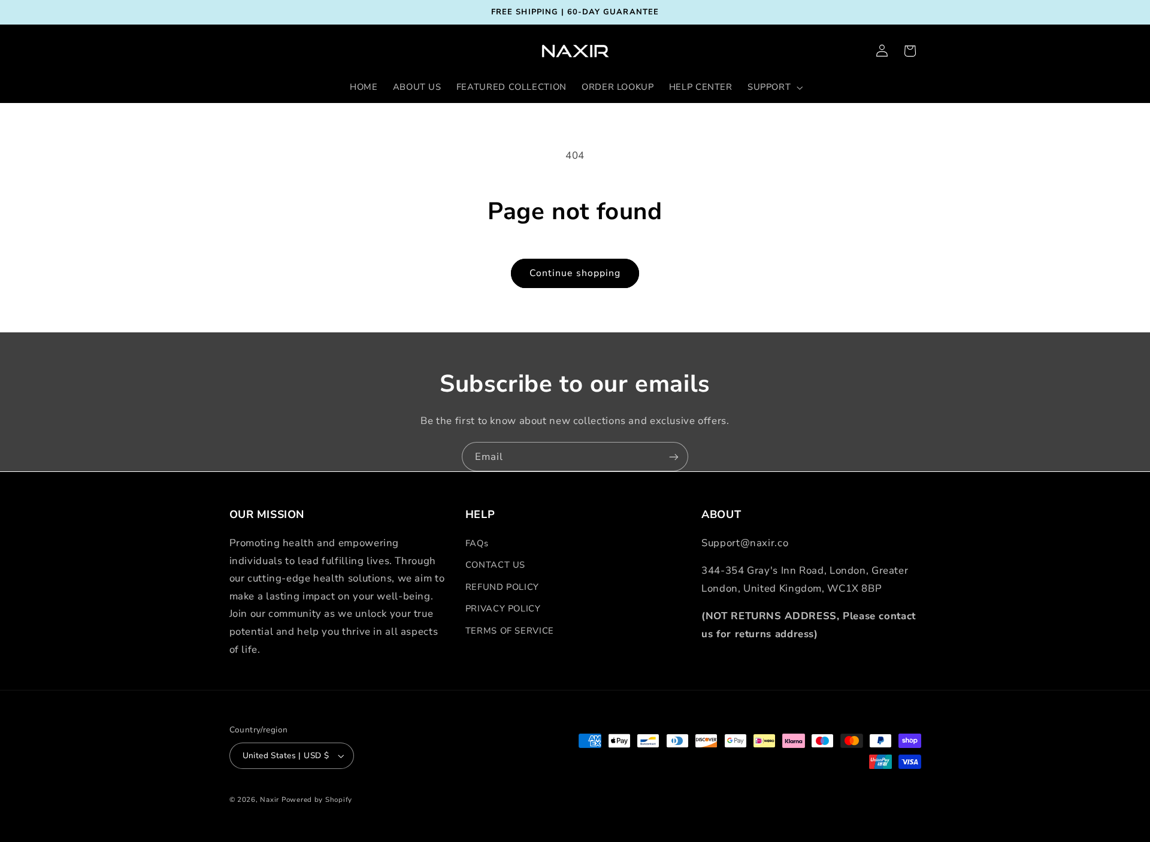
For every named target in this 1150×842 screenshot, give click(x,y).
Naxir (269, 799)
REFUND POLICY (502, 587)
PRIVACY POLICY (503, 608)
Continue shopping (575, 273)
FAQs (477, 543)
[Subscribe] (674, 456)
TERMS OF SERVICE (509, 631)
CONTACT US (495, 565)
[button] (773, 87)
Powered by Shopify (317, 799)
